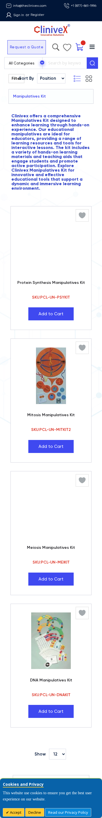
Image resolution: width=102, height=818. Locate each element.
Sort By (26, 78)
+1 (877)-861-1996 (83, 6)
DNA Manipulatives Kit (51, 680)
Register (37, 15)
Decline (34, 812)
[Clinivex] (51, 30)
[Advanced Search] (66, 46)
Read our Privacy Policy (68, 812)
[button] (82, 215)
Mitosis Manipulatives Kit (51, 415)
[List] (86, 79)
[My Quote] (82, 47)
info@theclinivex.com (29, 6)
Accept (15, 812)
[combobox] (64, 63)
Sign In (18, 15)
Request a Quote (15, 47)
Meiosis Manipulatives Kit (51, 547)
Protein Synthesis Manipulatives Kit (51, 282)
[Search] (92, 63)
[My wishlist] (73, 46)
